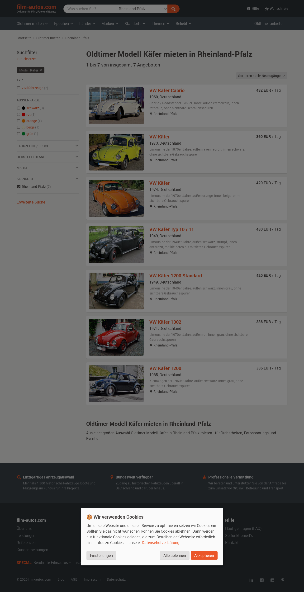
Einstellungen (101, 555)
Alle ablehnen (174, 555)
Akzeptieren (204, 555)
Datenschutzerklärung (160, 542)
